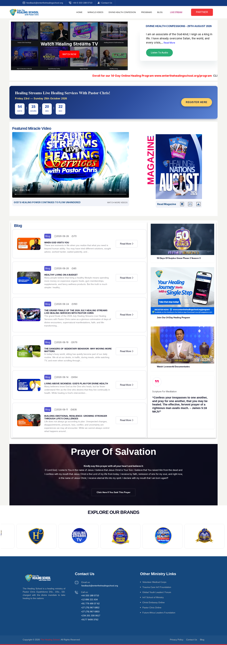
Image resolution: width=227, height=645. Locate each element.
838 (75, 409)
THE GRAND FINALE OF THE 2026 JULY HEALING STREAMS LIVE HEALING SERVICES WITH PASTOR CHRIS (75, 311)
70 (75, 236)
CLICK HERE (201, 75)
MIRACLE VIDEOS (95, 12)
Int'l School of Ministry (153, 597)
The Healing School (50, 639)
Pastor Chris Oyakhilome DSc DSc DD (170, 413)
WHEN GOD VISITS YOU (56, 242)
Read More (169, 42)
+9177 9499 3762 (89, 619)
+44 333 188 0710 (90, 595)
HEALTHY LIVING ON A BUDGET (61, 275)
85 (75, 268)
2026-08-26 (62, 268)
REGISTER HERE (196, 102)
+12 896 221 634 (89, 599)
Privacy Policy (176, 639)
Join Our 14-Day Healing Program (173, 317)
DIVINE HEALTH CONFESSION (122, 12)
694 (75, 377)
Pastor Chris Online (151, 607)
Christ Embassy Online (153, 602)
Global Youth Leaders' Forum (156, 592)
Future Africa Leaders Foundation (158, 612)
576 (75, 342)
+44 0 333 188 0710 (82, 3)
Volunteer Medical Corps (154, 582)
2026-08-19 (62, 342)
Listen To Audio (159, 52)
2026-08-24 (62, 304)
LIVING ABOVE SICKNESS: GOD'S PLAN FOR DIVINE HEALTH (76, 383)
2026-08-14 (62, 377)
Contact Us (106, 3)
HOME (79, 12)
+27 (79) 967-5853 (90, 611)
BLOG (159, 12)
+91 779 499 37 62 (90, 603)
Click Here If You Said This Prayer (113, 492)
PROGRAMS (146, 12)
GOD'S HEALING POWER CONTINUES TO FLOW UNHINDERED (47, 202)
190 (75, 304)
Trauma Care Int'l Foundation (156, 587)
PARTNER (202, 12)
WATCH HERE (69, 54)
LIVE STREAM (176, 12)
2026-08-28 (62, 236)
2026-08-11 (62, 409)
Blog (47, 236)
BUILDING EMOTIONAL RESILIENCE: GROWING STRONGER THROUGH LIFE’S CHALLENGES (75, 417)
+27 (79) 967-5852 (90, 607)
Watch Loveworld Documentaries (173, 366)
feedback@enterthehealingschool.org (44, 3)
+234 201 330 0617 (90, 615)
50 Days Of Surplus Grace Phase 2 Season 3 (178, 258)
